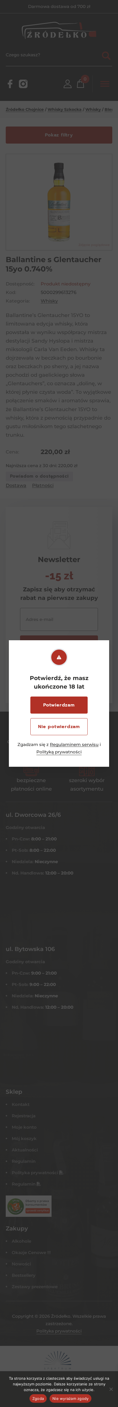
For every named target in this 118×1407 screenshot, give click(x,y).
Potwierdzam (59, 705)
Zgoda (38, 1398)
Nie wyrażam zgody (70, 1398)
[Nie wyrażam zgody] (111, 1389)
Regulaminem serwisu (74, 744)
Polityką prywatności (59, 752)
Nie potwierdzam (59, 726)
